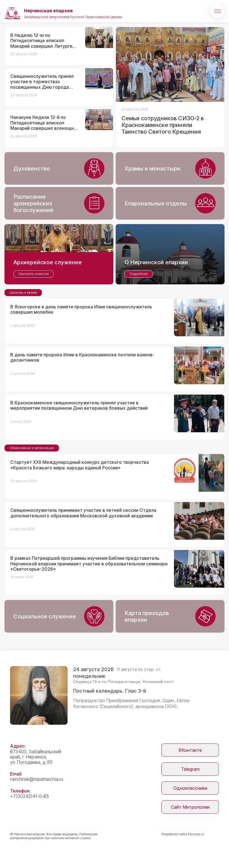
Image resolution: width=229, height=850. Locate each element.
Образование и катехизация (31, 448)
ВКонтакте (190, 750)
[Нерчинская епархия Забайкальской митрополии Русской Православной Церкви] (12, 11)
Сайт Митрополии (190, 807)
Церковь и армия (23, 292)
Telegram (190, 769)
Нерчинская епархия (48, 10)
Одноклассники (190, 788)
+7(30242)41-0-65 (29, 796)
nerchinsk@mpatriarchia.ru (36, 779)
